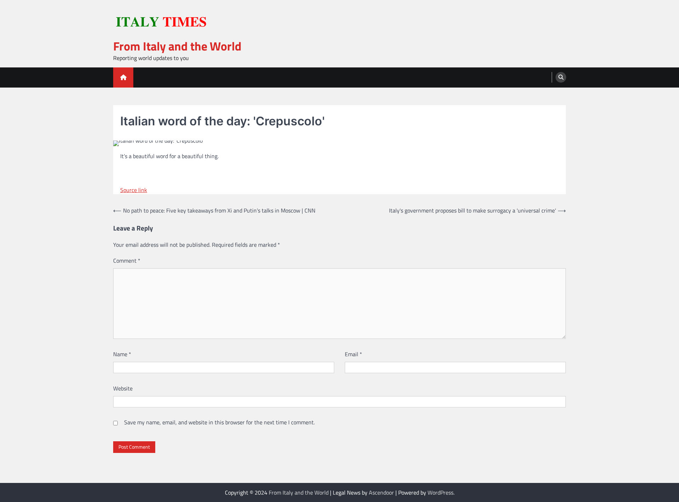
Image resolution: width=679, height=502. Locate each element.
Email (353, 354)
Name (122, 354)
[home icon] (123, 77)
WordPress (440, 492)
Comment (126, 260)
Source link (133, 190)
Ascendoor (381, 492)
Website (123, 388)
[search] (561, 77)
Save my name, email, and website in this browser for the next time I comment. (219, 422)
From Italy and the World (177, 46)
